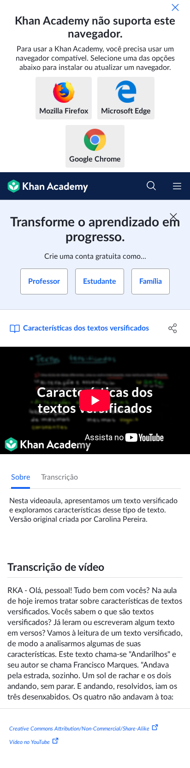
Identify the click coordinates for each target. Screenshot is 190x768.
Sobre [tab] (20, 477)
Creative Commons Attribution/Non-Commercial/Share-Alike (79, 728)
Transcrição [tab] (59, 477)
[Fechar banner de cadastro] (173, 216)
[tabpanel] (95, 506)
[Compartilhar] (173, 328)
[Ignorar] (175, 7)
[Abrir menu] (177, 186)
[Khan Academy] (44, 186)
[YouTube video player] (95, 400)
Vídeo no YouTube (29, 742)
